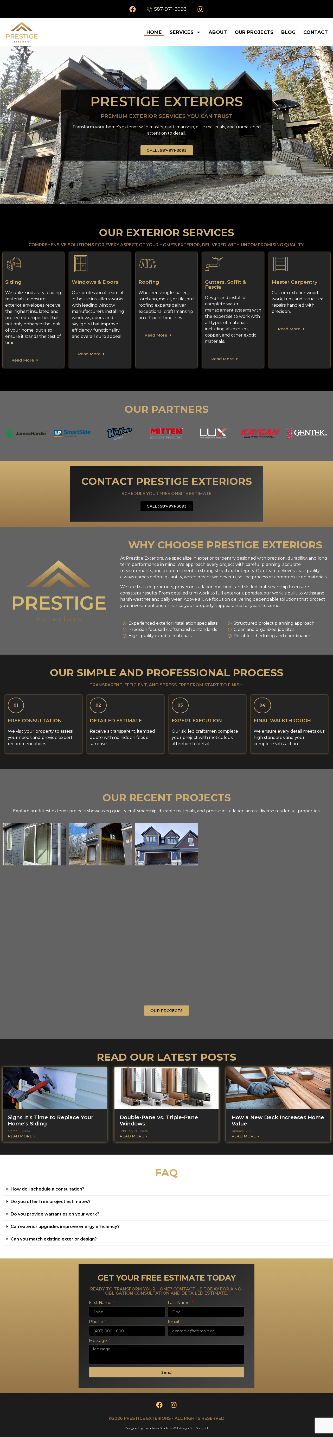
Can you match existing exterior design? (54, 1239)
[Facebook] (132, 9)
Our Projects (254, 32)
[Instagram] (200, 9)
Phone (96, 1322)
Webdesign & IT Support (190, 1428)
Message (98, 1341)
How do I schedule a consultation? (47, 1189)
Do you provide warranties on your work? (55, 1214)
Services (182, 32)
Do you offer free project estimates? (51, 1201)
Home (154, 32)
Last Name (179, 1303)
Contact (315, 32)
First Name (100, 1303)
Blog (288, 32)
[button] (166, 1189)
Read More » (21, 1136)
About (218, 32)
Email (174, 1322)
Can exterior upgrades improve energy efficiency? (65, 1226)
